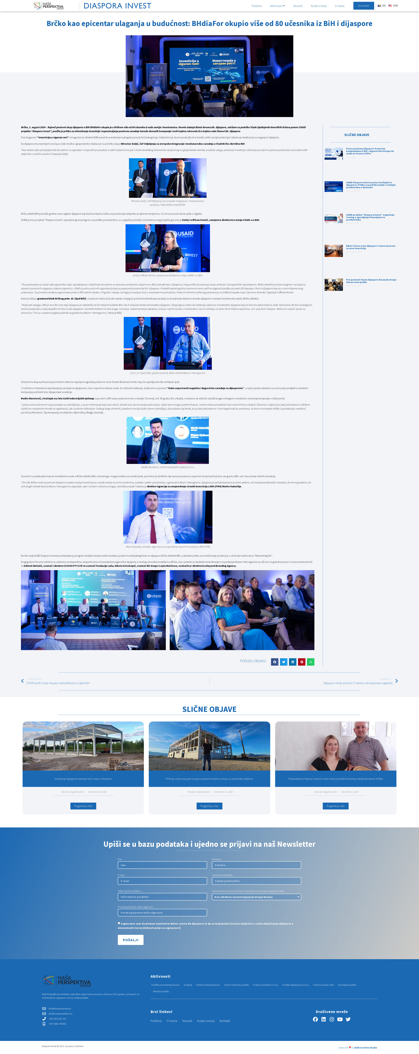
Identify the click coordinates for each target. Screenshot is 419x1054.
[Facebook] (315, 1019)
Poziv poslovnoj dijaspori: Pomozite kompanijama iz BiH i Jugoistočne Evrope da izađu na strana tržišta (370, 151)
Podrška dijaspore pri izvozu (295, 984)
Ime (120, 859)
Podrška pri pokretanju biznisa (165, 984)
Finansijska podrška (347, 984)
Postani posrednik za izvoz (265, 984)
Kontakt (224, 1020)
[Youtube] (339, 1019)
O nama (339, 6)
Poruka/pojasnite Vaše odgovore (135, 906)
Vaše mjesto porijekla (129, 891)
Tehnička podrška (161, 991)
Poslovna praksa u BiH (323, 984)
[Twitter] (348, 1019)
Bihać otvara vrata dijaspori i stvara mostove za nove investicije (370, 247)
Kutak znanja (319, 6)
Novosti (298, 6)
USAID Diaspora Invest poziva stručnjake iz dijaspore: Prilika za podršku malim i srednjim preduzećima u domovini (371, 185)
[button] (274, 662)
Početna (257, 6)
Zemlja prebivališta (222, 875)
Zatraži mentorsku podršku (236, 984)
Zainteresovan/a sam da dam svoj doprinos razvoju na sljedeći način (248, 891)
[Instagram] (331, 1019)
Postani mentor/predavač (208, 984)
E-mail (121, 875)
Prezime (216, 859)
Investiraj (188, 984)
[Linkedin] (323, 1019)
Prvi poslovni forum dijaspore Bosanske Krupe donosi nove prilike (371, 281)
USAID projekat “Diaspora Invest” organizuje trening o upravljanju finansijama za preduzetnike (370, 217)
